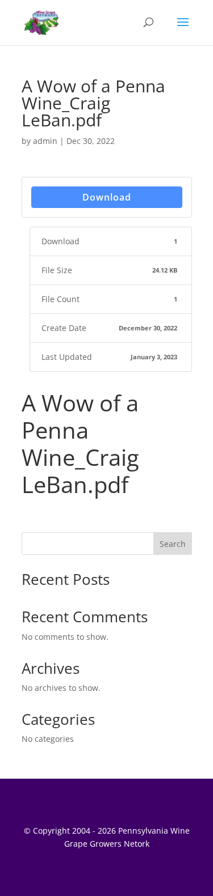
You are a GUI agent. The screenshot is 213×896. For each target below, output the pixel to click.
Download (106, 197)
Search (173, 543)
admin (45, 140)
